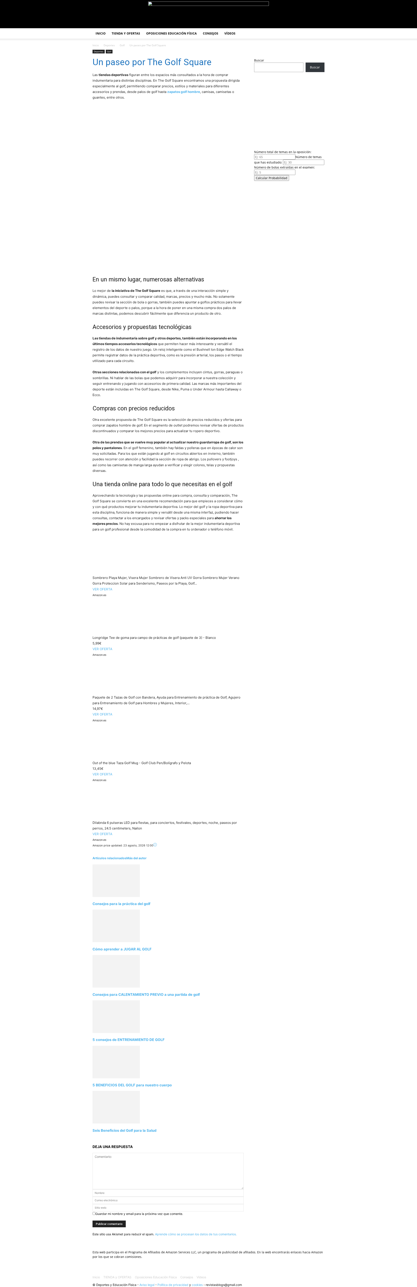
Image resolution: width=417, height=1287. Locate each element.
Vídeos (229, 33)
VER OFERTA (102, 589)
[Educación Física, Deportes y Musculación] (208, 14)
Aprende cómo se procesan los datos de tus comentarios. (196, 1234)
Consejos (210, 33)
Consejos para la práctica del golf (121, 904)
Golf (122, 45)
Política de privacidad (172, 1285)
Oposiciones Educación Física (171, 33)
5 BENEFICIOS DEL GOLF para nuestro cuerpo (132, 1085)
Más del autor (136, 858)
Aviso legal (146, 1285)
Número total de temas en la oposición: (282, 152)
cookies (197, 1285)
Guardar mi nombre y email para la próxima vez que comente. (139, 1214)
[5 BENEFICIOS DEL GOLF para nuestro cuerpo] (116, 1077)
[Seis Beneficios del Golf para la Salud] (116, 1122)
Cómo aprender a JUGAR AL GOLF (122, 949)
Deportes (109, 45)
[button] (319, 34)
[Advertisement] (289, 110)
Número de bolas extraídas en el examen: (284, 167)
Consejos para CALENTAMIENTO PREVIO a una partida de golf (146, 994)
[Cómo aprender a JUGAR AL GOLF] (116, 941)
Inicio (101, 33)
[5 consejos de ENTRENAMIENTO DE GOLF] (116, 1032)
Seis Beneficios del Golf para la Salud (124, 1130)
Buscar (259, 60)
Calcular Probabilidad (271, 178)
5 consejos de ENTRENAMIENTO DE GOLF (129, 1040)
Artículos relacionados (109, 858)
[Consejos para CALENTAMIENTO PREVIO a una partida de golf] (116, 986)
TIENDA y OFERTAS (126, 33)
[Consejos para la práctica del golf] (116, 896)
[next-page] (94, 1138)
